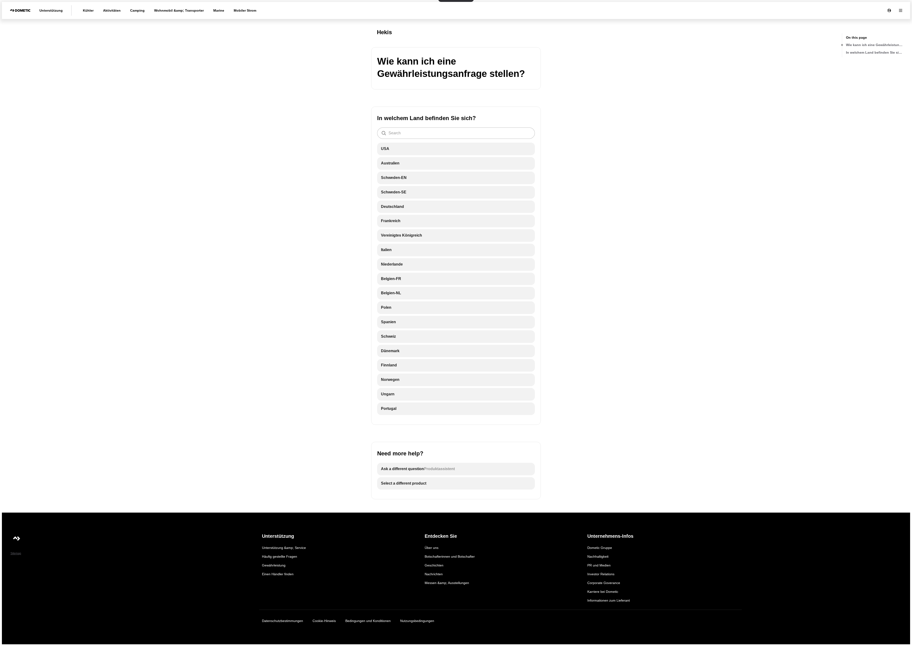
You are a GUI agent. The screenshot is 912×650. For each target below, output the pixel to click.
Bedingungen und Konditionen (368, 621)
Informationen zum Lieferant (608, 600)
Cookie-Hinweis (324, 621)
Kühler (88, 10)
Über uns (431, 548)
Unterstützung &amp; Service (284, 548)
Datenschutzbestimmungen (282, 621)
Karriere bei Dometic (602, 592)
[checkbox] (456, 149)
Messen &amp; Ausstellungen (447, 583)
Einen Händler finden (278, 574)
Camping (137, 10)
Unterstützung (51, 10)
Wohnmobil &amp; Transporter (179, 10)
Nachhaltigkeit (597, 556)
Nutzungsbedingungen (417, 621)
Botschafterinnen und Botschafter (450, 556)
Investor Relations (600, 574)
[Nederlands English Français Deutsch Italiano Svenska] (889, 10)
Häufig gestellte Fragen (279, 556)
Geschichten (434, 565)
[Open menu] (900, 10)
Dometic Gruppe (599, 548)
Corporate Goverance (603, 583)
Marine (218, 10)
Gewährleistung (273, 565)
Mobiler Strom (245, 10)
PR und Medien (599, 565)
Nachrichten (434, 574)
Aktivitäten (112, 10)
